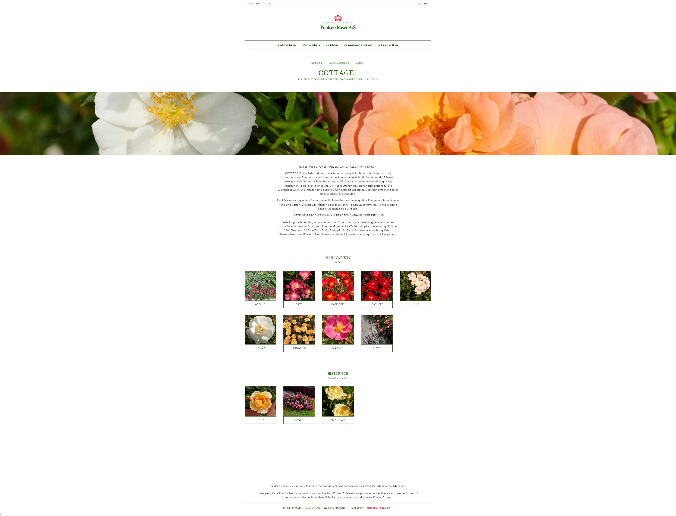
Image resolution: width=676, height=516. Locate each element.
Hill (415, 304)
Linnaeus (299, 348)
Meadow (338, 420)
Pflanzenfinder (358, 44)
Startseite (287, 44)
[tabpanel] (338, 45)
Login (270, 3)
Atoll (260, 304)
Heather (377, 304)
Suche (423, 3)
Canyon (338, 304)
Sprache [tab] (254, 3)
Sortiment (311, 44)
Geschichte (388, 44)
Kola (260, 348)
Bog (260, 420)
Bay (299, 304)
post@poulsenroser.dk (378, 507)
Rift (376, 348)
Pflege (332, 44)
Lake (299, 420)
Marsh (337, 348)
